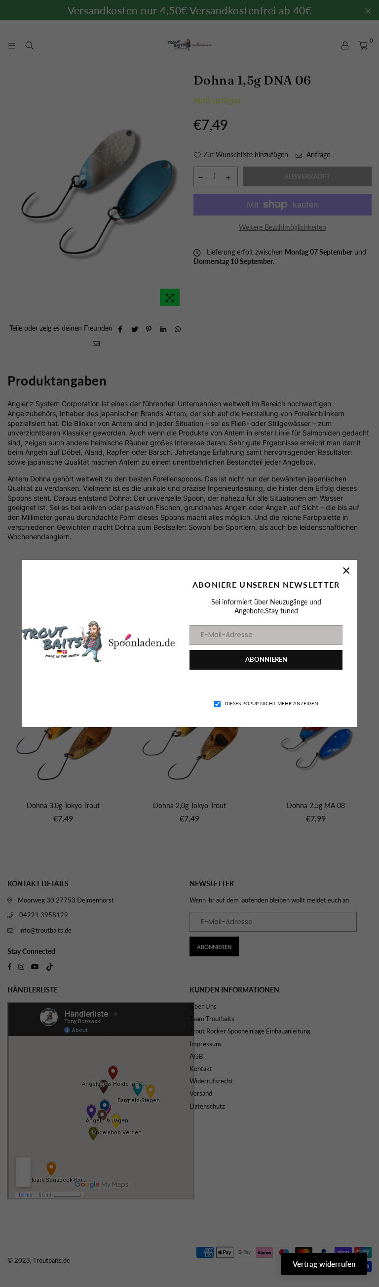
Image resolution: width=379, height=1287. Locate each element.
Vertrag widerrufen (324, 1263)
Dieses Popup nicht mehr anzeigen (271, 703)
